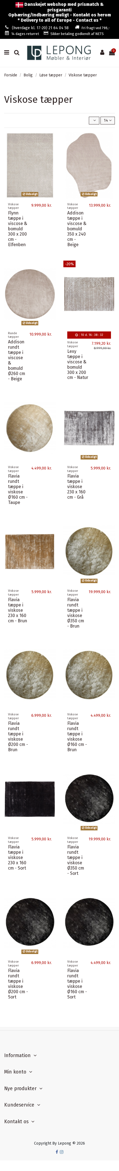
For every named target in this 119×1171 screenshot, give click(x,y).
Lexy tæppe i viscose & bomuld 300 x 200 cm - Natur (77, 364)
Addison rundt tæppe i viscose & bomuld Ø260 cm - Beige (16, 360)
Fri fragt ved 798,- (95, 28)
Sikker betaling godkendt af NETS (77, 34)
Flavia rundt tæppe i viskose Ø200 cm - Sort (18, 983)
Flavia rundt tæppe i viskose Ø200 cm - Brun (18, 736)
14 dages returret (25, 34)
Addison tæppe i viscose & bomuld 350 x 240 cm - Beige (76, 228)
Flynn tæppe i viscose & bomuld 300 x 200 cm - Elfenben (17, 228)
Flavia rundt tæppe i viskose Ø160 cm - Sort (77, 983)
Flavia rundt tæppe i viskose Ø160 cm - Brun (77, 736)
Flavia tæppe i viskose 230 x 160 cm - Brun (17, 610)
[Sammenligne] (51, 150)
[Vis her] (51, 159)
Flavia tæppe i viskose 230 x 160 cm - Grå (76, 486)
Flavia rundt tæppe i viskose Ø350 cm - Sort (75, 860)
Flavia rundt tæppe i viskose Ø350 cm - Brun (75, 612)
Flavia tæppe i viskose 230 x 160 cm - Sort (17, 857)
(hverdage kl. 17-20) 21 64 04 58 (40, 28)
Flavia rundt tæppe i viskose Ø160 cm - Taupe (18, 489)
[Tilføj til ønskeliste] (51, 140)
